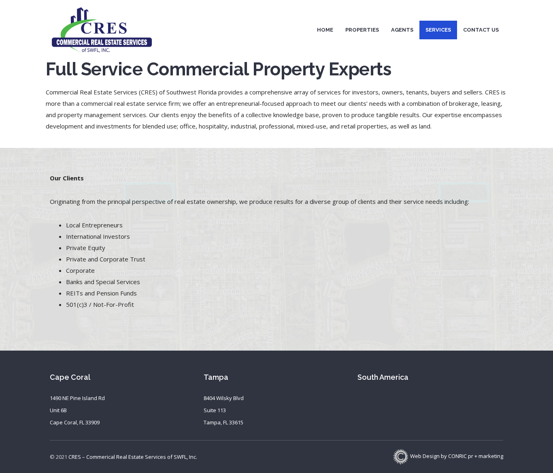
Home (325, 30)
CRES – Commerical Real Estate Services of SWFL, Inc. (132, 456)
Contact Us (481, 30)
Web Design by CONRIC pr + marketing (456, 456)
